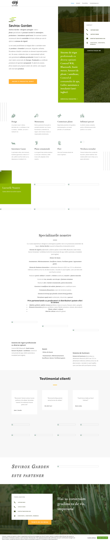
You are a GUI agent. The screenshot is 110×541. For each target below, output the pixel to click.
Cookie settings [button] (91, 537)
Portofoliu (85, 3)
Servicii (78, 3)
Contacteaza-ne (94, 3)
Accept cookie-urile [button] (102, 537)
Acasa (72, 3)
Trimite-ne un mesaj (39, 522)
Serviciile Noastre (68, 99)
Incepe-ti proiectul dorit (23, 81)
